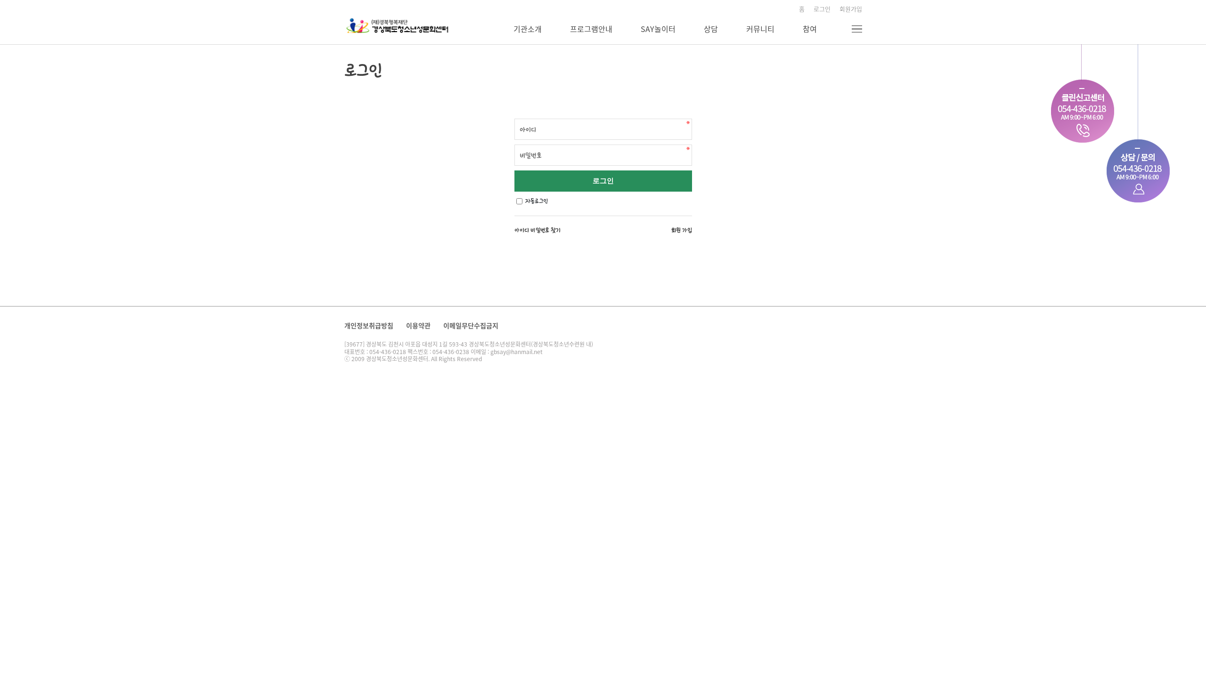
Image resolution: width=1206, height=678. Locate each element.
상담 (711, 28)
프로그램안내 (591, 28)
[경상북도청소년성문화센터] (399, 24)
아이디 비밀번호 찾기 (537, 230)
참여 (810, 28)
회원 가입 (681, 230)
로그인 (822, 8)
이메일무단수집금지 (470, 325)
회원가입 (850, 8)
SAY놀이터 (658, 28)
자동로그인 (536, 201)
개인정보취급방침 (368, 325)
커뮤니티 (760, 28)
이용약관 (418, 325)
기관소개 (527, 28)
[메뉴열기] (857, 28)
